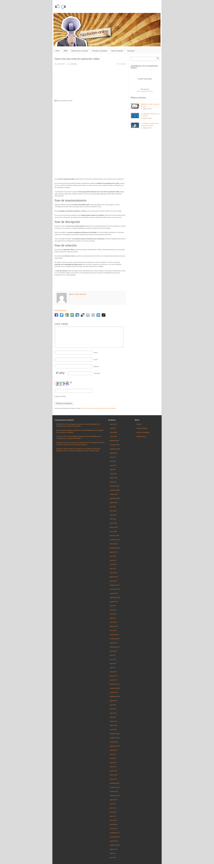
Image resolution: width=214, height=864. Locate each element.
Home (58, 51)
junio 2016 (113, 709)
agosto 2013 (113, 849)
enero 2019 (113, 581)
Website (96, 366)
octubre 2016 (114, 692)
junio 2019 (113, 560)
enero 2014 (113, 828)
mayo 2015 (113, 762)
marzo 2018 (113, 622)
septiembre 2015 (115, 746)
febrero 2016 (114, 725)
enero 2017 (113, 680)
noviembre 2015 (115, 738)
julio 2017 (113, 655)
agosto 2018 (113, 601)
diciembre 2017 (114, 634)
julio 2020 (113, 507)
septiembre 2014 (115, 795)
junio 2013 (113, 857)
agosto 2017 (113, 651)
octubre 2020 (114, 494)
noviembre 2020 (115, 490)
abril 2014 (113, 816)
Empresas (130, 51)
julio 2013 (113, 853)
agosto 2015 (113, 750)
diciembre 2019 (114, 535)
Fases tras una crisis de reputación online (77, 58)
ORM (65, 51)
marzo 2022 (113, 432)
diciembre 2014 (114, 783)
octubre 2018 (114, 593)
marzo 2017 (113, 672)
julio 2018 (113, 606)
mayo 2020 (113, 515)
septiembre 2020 (115, 498)
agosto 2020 (113, 502)
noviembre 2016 (115, 688)
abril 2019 (113, 568)
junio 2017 (113, 659)
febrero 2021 (114, 478)
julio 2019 (113, 556)
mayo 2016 (113, 713)
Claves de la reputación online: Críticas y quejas (84, 451)
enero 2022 (113, 436)
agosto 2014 (113, 800)
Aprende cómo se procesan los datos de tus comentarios (98, 408)
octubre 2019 (114, 544)
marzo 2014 (113, 820)
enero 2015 (113, 779)
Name (96, 352)
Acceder (139, 424)
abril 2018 (113, 618)
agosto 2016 (113, 700)
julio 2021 (113, 457)
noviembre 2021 (115, 445)
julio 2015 (113, 754)
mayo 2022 (113, 424)
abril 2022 (113, 428)
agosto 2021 (113, 453)
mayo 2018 (113, 614)
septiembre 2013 (115, 845)
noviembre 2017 (115, 639)
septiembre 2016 (115, 696)
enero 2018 (113, 630)
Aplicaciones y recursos (79, 51)
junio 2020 (113, 511)
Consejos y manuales (99, 51)
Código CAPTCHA (60, 396)
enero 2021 (113, 482)
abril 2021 (113, 469)
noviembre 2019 (115, 540)
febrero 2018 (114, 626)
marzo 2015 (113, 771)
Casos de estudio (117, 51)
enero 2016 (113, 729)
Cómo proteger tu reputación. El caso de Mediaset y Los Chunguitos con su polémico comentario (78, 425)
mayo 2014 (113, 812)
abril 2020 (113, 519)
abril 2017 (113, 667)
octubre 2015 (114, 742)
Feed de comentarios (143, 432)
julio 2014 (113, 804)
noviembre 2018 (115, 589)
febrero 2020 (114, 527)
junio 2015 (113, 758)
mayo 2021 (113, 465)
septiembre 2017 (115, 647)
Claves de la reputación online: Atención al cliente (71, 444)
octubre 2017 (114, 643)
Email (95, 359)
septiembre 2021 (115, 449)
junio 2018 (113, 610)
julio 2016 (113, 705)
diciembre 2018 (114, 585)
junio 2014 (113, 808)
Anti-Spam (97, 373)
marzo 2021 (113, 473)
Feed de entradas (142, 428)
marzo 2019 (113, 573)
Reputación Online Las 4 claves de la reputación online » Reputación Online (79, 442)
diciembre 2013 (114, 833)
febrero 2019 (114, 577)
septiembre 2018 (115, 597)
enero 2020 (113, 531)
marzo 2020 (113, 523)
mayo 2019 (113, 564)
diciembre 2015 (114, 734)
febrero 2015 (114, 775)
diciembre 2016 (114, 684)
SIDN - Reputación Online (145, 91)
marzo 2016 (113, 721)
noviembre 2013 (115, 837)
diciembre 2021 (114, 440)
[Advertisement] (90, 84)
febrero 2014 (114, 824)
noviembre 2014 (115, 787)
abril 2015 (113, 767)
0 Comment (122, 64)
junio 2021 (113, 461)
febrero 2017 (114, 676)
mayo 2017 (113, 663)
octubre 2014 (114, 791)
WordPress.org (141, 436)
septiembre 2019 (115, 548)
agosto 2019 (113, 552)
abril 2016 (113, 717)
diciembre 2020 (114, 486)
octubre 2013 (114, 841)
